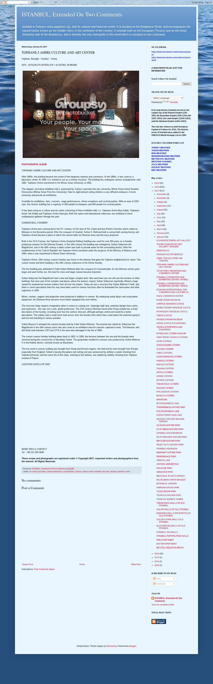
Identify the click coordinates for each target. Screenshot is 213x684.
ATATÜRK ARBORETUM (167, 464)
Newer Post (27, 564)
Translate (173, 102)
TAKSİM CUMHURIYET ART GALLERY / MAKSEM (169, 245)
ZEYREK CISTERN (165, 380)
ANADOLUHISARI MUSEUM (169, 319)
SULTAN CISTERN (164, 349)
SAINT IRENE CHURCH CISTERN (172, 337)
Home (82, 564)
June (159, 217)
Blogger (132, 646)
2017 (157, 191)
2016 (157, 553)
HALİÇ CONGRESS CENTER (169, 296)
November (162, 198)
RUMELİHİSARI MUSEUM (168, 300)
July (159, 214)
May (159, 221)
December (162, 194)
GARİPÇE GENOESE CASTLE (170, 304)
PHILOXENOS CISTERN (167, 392)
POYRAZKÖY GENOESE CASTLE (171, 311)
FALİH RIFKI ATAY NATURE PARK (171, 437)
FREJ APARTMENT (165, 540)
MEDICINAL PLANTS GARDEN (170, 476)
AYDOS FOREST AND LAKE (169, 415)
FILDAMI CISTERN (165, 388)
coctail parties (68, 471)
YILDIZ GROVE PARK (166, 491)
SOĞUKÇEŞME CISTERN (168, 345)
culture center (87, 471)
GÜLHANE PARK (164, 468)
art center (33, 471)
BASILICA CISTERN (165, 395)
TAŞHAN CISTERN (165, 368)
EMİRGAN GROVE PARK (167, 487)
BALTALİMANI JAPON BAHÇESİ (171, 480)
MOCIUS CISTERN (165, 364)
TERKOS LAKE (163, 460)
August (160, 210)
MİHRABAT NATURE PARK (168, 452)
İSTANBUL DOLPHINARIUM (169, 433)
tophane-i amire (124, 471)
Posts (158, 579)
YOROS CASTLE (164, 315)
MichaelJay (112, 646)
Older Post (136, 564)
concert (78, 471)
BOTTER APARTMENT (166, 544)
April (159, 225)
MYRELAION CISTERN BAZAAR (171, 333)
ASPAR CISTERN (164, 376)
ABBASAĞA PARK (164, 472)
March (160, 229)
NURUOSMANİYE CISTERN (169, 357)
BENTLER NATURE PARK (168, 441)
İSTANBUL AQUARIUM (166, 449)
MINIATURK (161, 399)
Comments (160, 584)
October (160, 202)
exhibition (98, 471)
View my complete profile (162, 605)
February (161, 233)
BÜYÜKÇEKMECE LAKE (167, 403)
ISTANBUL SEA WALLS (167, 532)
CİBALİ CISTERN (164, 353)
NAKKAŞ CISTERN (165, 361)
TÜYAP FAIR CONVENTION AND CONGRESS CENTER (171, 272)
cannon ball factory (54, 471)
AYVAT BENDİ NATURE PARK (170, 429)
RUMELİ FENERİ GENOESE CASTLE (173, 307)
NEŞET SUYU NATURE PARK (170, 445)
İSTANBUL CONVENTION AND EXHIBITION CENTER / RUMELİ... (173, 278)
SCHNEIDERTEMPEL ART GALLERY (173, 240)
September (162, 206)
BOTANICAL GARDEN (166, 483)
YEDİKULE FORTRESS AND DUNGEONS (169, 328)
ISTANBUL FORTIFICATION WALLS (172, 536)
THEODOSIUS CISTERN (167, 384)
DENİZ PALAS (162, 250)
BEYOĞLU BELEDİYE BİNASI (169, 547)
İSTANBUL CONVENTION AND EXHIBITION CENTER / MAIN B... (172, 284)
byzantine (42, 471)
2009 (157, 565)
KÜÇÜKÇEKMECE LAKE (167, 411)
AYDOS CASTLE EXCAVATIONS (171, 323)
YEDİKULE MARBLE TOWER (169, 499)
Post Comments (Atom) (44, 569)
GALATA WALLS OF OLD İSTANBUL (172, 509)
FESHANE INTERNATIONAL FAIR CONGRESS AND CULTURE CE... (173, 291)
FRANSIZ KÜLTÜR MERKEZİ (169, 254)
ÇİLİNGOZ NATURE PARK (168, 425)
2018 (157, 187)
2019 (157, 183)
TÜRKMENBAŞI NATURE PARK (170, 407)
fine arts (106, 471)
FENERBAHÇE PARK (166, 456)
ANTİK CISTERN (164, 341)
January (161, 237)
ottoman (113, 471)
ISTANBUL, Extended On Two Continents (72, 14)
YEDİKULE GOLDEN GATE (168, 495)
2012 (157, 557)
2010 (157, 561)
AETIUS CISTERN (164, 372)
